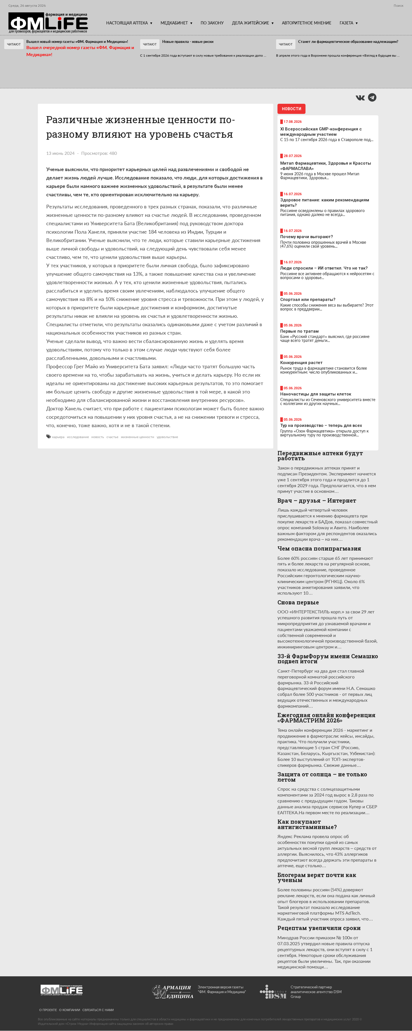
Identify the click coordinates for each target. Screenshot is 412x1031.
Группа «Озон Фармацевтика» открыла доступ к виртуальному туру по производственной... (324, 433)
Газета (346, 22)
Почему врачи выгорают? (306, 236)
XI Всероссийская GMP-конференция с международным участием (321, 131)
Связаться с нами (98, 1009)
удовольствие (167, 437)
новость (97, 437)
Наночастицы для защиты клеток (315, 394)
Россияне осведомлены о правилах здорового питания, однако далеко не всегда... (322, 212)
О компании (69, 1009)
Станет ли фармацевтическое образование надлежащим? (348, 41)
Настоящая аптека (127, 22)
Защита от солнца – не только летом (322, 777)
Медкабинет (174, 22)
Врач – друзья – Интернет (316, 500)
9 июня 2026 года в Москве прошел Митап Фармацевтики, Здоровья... (319, 175)
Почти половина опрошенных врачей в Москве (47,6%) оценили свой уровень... (323, 244)
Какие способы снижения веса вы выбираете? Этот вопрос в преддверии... (327, 307)
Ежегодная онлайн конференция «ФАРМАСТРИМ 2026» (326, 717)
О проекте (48, 1009)
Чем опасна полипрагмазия (319, 548)
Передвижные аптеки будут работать (320, 455)
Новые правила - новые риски (188, 41)
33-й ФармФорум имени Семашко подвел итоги (327, 658)
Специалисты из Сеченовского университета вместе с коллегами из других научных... (327, 401)
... (203, 55)
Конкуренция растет (301, 362)
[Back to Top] (398, 1007)
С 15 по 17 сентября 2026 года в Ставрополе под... (326, 139)
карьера (58, 437)
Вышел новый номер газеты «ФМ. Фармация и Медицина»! (77, 41)
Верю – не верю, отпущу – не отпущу (53, 68)
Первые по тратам (299, 331)
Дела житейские (250, 22)
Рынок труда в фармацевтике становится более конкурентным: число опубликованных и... (323, 370)
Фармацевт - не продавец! (181, 68)
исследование (78, 437)
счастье (112, 437)
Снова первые (298, 602)
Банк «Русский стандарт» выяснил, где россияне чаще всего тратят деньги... (324, 338)
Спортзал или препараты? (307, 299)
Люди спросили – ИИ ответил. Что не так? (324, 268)
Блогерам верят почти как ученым (316, 877)
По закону (212, 22)
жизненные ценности (137, 437)
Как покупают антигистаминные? (307, 824)
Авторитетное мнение (306, 22)
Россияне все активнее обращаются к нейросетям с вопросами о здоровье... (327, 275)
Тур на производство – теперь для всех (321, 425)
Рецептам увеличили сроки (319, 928)
